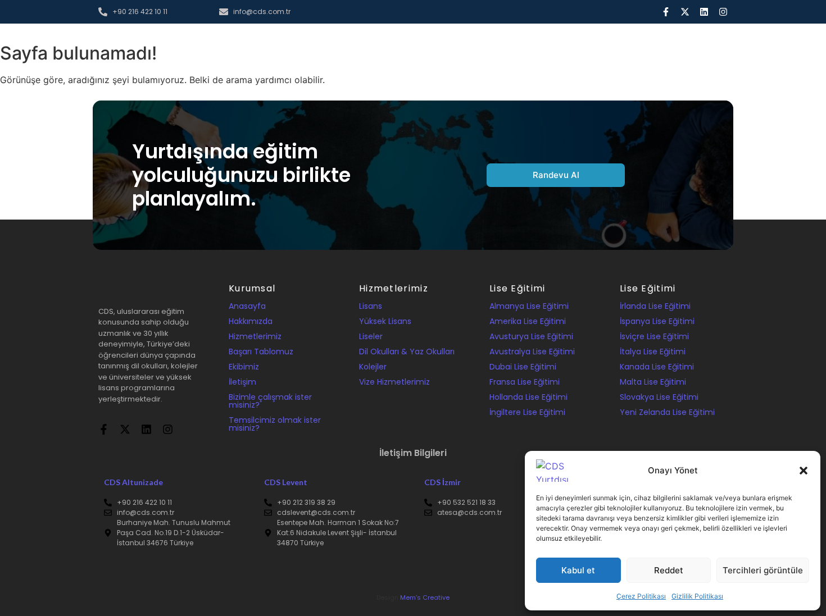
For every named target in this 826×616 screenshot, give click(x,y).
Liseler (371, 336)
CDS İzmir (442, 482)
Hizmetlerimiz (255, 336)
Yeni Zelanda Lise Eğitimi (667, 412)
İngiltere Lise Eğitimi (527, 412)
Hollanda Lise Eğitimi (528, 397)
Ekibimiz (244, 366)
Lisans (370, 306)
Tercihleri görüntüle (763, 570)
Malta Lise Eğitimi (653, 381)
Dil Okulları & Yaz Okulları (407, 351)
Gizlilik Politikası (697, 596)
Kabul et (578, 570)
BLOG (539, 50)
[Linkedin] (704, 11)
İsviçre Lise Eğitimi (654, 336)
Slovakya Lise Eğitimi (659, 397)
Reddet (668, 570)
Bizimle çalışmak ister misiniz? (270, 400)
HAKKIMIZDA (371, 50)
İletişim (242, 381)
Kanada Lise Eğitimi (657, 366)
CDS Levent (285, 482)
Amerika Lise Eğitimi (527, 321)
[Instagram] (723, 11)
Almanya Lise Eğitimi (529, 306)
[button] (803, 470)
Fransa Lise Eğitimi (524, 381)
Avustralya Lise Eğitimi (532, 351)
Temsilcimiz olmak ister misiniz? (275, 424)
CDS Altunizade (133, 482)
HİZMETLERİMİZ (437, 50)
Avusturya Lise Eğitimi (531, 336)
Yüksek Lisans (385, 321)
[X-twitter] (684, 11)
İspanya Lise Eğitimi (657, 321)
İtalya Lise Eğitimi (653, 351)
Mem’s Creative (425, 597)
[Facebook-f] (665, 11)
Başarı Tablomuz (261, 351)
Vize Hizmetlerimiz (394, 381)
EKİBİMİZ (496, 50)
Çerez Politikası (641, 596)
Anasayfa (247, 306)
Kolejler (373, 366)
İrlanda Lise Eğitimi (655, 306)
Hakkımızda (251, 321)
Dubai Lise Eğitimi (522, 366)
